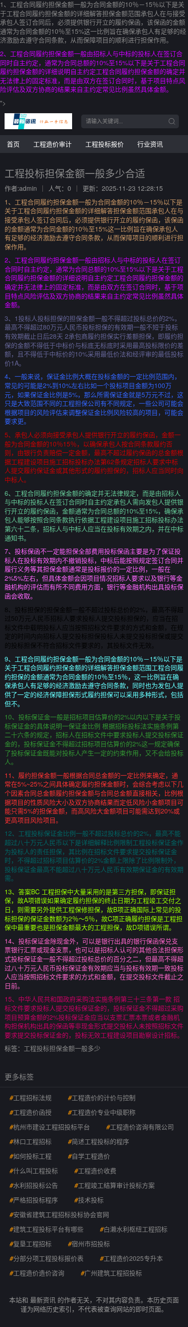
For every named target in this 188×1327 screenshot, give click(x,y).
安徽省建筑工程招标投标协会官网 (59, 1214)
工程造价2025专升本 (131, 1258)
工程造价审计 (52, 143)
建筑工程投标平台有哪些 (47, 1228)
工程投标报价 (104, 143)
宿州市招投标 (89, 1243)
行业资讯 (150, 143)
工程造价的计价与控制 (102, 1097)
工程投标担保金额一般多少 (62, 1048)
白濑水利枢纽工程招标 (133, 1228)
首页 (13, 143)
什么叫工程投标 (34, 1170)
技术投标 (89, 1199)
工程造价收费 (95, 1170)
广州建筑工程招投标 (111, 1272)
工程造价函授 (31, 1112)
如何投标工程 (31, 1155)
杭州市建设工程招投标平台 (50, 1126)
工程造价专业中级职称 (102, 1112)
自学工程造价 (89, 1155)
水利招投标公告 (34, 1185)
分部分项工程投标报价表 (47, 1258)
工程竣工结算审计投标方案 (114, 1185)
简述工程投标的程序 (98, 1141)
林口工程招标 (31, 1141)
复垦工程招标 (31, 1243)
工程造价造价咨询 (37, 1272)
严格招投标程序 (34, 1199)
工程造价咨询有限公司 (140, 1126)
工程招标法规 (31, 1097)
